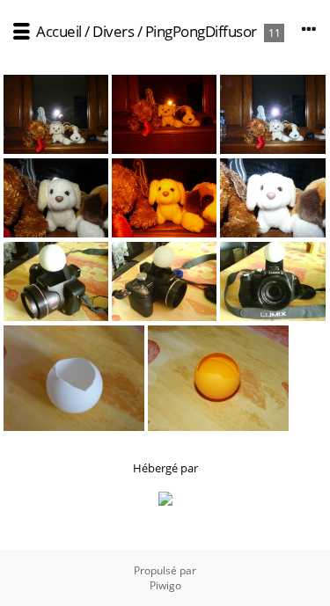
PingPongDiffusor (201, 31)
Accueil (59, 31)
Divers (113, 31)
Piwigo (165, 585)
